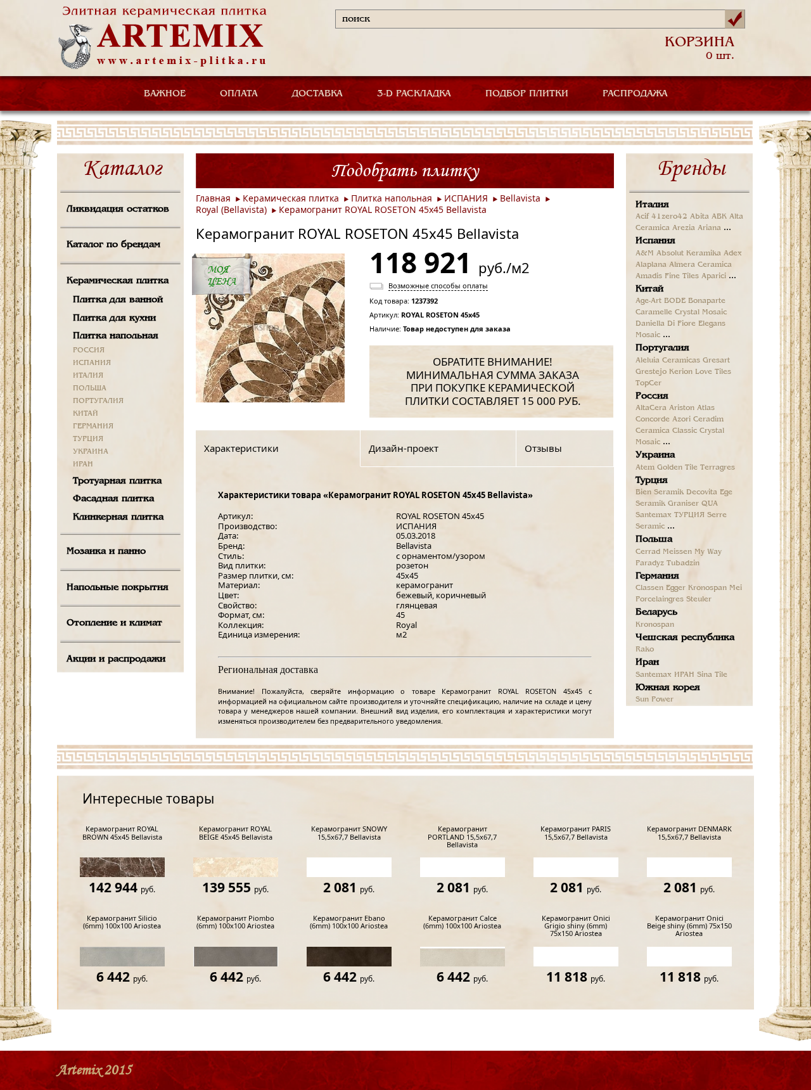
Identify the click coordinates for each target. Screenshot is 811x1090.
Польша (653, 539)
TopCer (648, 383)
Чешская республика (684, 637)
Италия (652, 204)
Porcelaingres (659, 599)
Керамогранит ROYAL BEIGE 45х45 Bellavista (235, 833)
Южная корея (667, 687)
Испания (655, 240)
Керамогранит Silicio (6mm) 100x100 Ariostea (122, 922)
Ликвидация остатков (118, 209)
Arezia (683, 228)
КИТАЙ (85, 414)
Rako (644, 649)
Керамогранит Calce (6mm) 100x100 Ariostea (462, 922)
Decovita (701, 492)
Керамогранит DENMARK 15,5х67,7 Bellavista (689, 833)
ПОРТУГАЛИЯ (98, 401)
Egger (676, 588)
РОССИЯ (89, 350)
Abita (699, 217)
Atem (645, 467)
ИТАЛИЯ (88, 376)
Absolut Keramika (688, 253)
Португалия (662, 347)
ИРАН (83, 464)
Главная (213, 198)
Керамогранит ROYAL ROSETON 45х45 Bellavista (383, 209)
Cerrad (647, 552)
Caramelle (653, 312)
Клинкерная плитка (118, 517)
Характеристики (241, 448)
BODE (675, 301)
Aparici (713, 276)
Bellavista (520, 198)
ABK (719, 217)
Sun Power (654, 699)
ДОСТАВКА (317, 93)
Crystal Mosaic (701, 312)
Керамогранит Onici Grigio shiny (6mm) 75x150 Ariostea (576, 926)
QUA (709, 504)
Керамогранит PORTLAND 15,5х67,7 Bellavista (462, 837)
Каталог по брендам (113, 244)
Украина (655, 455)
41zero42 (669, 217)
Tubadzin (683, 563)
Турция (651, 480)
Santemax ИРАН (664, 675)
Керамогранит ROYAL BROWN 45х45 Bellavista (122, 833)
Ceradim (708, 419)
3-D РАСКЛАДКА (414, 93)
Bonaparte (706, 301)
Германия (657, 576)
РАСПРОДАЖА (635, 93)
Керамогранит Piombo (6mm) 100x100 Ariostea (235, 922)
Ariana (709, 228)
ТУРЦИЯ (88, 439)
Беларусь (656, 612)
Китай (649, 289)
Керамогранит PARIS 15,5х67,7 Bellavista (575, 833)
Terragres (717, 467)
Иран (647, 662)
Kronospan (707, 588)
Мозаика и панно (106, 551)
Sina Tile (712, 675)
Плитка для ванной (118, 299)
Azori (681, 419)
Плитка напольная (115, 335)
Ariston (681, 408)
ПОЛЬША (89, 388)
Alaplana (651, 265)
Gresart (716, 360)
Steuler (699, 599)
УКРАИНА (90, 452)
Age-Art (648, 301)
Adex (733, 253)
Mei (735, 588)
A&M (644, 253)
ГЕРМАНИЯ (93, 426)
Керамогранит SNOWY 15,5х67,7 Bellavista (349, 833)
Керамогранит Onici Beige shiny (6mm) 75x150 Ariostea (689, 926)
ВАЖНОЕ (165, 93)
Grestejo (651, 372)
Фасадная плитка (113, 498)
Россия (651, 396)
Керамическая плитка (118, 280)
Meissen (677, 552)
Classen (649, 588)
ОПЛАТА (239, 93)
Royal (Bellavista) (231, 209)
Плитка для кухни (114, 318)
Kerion (681, 372)
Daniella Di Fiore (665, 324)
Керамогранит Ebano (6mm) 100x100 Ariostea (349, 922)
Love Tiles (713, 372)
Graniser (683, 504)
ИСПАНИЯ (92, 363)
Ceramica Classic (666, 431)
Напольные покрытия (118, 587)
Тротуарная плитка (117, 481)
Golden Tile (677, 467)
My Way (708, 552)
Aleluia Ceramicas (667, 360)
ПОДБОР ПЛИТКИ (526, 93)
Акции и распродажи (116, 659)
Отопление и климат (114, 623)
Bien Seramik (659, 492)
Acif (642, 217)
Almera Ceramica (700, 265)
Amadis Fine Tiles (667, 276)
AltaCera (651, 408)
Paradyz (649, 563)
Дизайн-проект (403, 448)
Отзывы (543, 448)
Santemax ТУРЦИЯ (670, 515)
